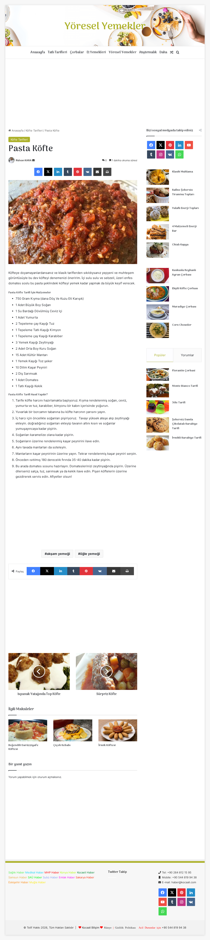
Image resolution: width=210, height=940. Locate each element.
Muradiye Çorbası (184, 306)
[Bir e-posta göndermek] (33, 160)
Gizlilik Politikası (125, 927)
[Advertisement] (105, 93)
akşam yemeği (58, 554)
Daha (163, 52)
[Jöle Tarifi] (157, 407)
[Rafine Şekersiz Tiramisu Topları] (157, 195)
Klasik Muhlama (182, 171)
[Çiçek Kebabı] (72, 730)
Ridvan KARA (24, 160)
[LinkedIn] (58, 172)
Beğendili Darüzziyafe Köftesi (23, 747)
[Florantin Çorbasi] (157, 374)
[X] (48, 172)
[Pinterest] (78, 172)
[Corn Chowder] (157, 330)
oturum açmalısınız (49, 777)
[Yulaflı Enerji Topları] (157, 213)
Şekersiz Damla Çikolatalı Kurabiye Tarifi (184, 424)
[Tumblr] (68, 172)
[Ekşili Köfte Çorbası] (157, 294)
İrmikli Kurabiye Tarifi (186, 437)
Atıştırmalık (148, 52)
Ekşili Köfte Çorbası (185, 288)
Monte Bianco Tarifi (185, 386)
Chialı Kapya (180, 244)
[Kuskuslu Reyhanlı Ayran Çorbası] (157, 275)
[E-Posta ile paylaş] (97, 172)
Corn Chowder (182, 325)
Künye (108, 927)
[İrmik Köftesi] (117, 730)
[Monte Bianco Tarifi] (157, 391)
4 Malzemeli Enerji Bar (184, 228)
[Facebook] (38, 172)
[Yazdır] (107, 172)
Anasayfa (38, 52)
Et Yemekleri (96, 52)
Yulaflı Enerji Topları (185, 208)
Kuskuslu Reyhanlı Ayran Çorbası (184, 272)
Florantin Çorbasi (183, 370)
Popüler (160, 355)
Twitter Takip (117, 872)
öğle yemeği (90, 554)
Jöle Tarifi (178, 402)
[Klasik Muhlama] (157, 177)
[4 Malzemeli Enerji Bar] (157, 231)
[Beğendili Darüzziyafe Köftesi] (27, 730)
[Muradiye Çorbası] (157, 312)
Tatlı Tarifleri (57, 52)
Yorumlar (187, 355)
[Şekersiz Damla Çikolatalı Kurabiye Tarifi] (157, 425)
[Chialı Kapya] (157, 250)
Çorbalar (77, 52)
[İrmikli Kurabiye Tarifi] (157, 443)
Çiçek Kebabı (62, 745)
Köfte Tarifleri (34, 130)
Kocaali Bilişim (90, 927)
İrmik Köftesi (107, 745)
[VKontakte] (87, 172)
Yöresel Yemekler (122, 52)
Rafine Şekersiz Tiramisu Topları (183, 192)
